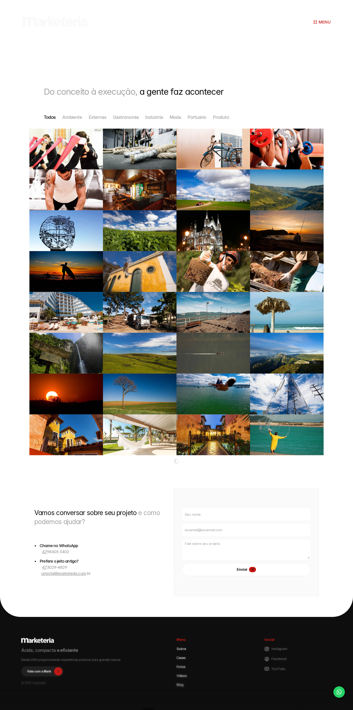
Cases (181, 699)
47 (44, 592)
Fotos (180, 708)
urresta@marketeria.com (63, 614)
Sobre (181, 690)
